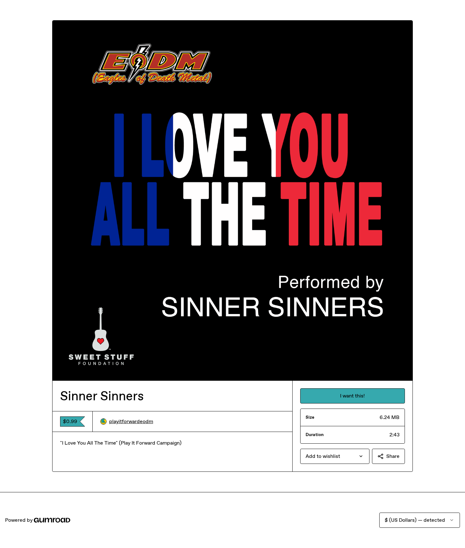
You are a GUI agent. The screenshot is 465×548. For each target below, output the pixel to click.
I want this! (352, 396)
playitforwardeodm (131, 421)
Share (393, 456)
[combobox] (334, 456)
